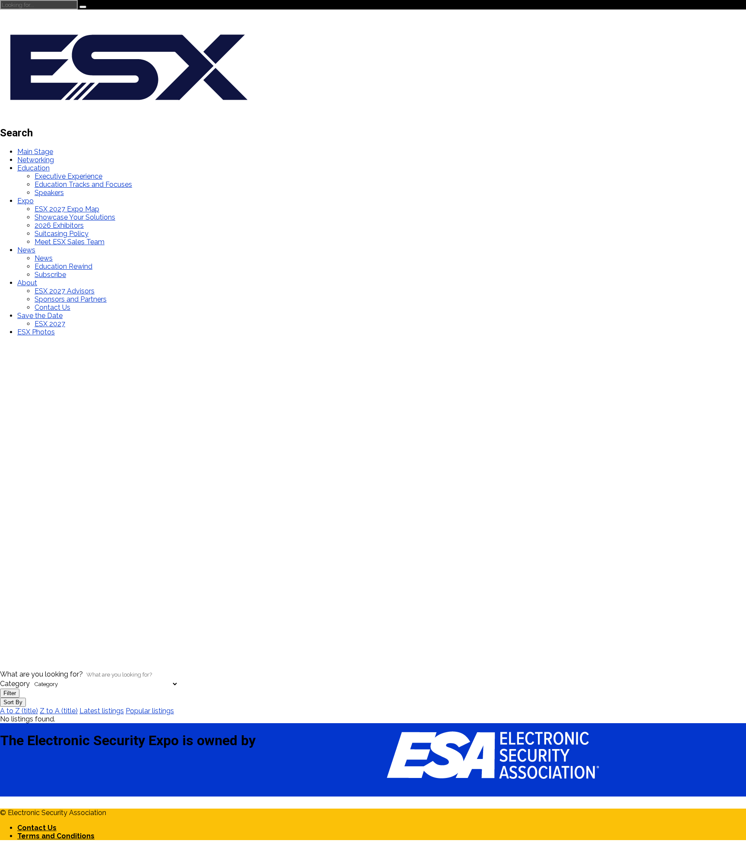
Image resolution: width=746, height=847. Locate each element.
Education (33, 168)
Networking (35, 160)
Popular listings (150, 711)
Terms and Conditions (56, 836)
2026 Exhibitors (59, 225)
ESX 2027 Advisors (65, 291)
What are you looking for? (41, 674)
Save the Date (40, 316)
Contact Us (52, 307)
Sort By (12, 702)
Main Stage (35, 152)
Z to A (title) (59, 711)
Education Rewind (63, 266)
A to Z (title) (19, 711)
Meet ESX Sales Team (69, 242)
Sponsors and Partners (71, 299)
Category (15, 684)
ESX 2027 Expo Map (67, 209)
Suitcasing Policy (62, 234)
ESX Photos (36, 332)
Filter (9, 693)
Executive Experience (68, 176)
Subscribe (50, 275)
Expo (25, 201)
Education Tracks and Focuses (83, 184)
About (27, 283)
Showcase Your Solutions (75, 217)
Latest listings (101, 711)
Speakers (49, 193)
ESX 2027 (50, 324)
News (26, 250)
